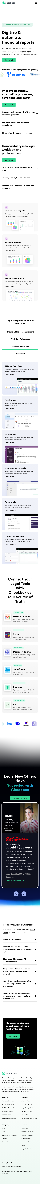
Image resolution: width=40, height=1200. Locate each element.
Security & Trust (7, 1163)
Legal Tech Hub (26, 1149)
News (3, 1132)
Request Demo (6, 1142)
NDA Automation (26, 1104)
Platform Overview (8, 1101)
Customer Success (27, 1142)
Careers (4, 1138)
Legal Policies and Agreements (11, 1166)
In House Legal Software (29, 1118)
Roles (23, 1145)
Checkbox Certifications (9, 1135)
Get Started (9, 60)
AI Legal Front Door (27, 1101)
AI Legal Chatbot (7, 1111)
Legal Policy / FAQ (27, 1108)
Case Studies (25, 1138)
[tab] (20, 114)
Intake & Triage (6, 1115)
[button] (36, 3)
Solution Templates (27, 1132)
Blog (3, 1128)
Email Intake (25, 1115)
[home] (8, 2)
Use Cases (24, 1128)
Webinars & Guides (27, 1135)
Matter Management (8, 1104)
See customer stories (20, 798)
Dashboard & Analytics (9, 1118)
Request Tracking (26, 1111)
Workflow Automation (9, 1108)
